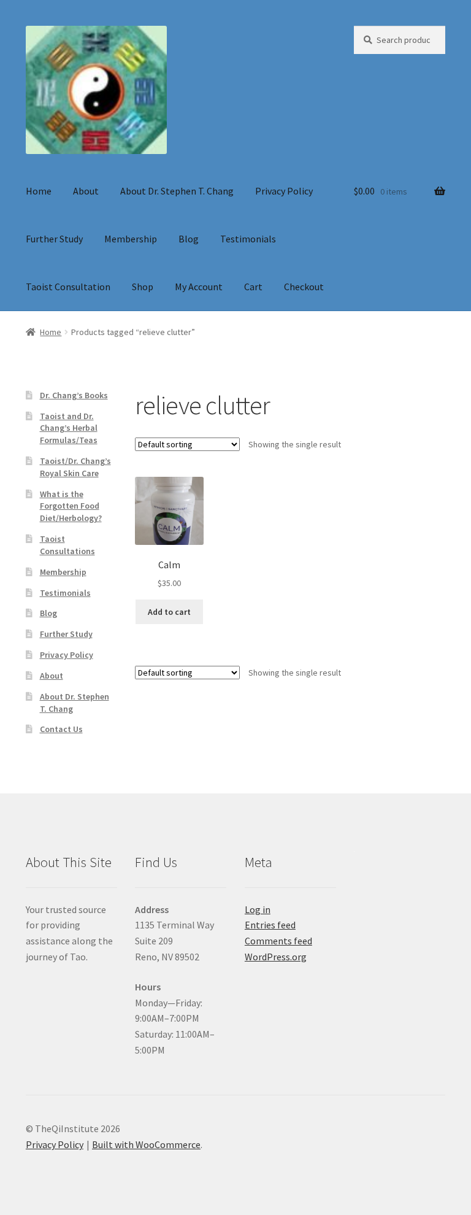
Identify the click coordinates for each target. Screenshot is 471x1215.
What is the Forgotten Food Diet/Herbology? (71, 506)
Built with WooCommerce (146, 1144)
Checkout (304, 286)
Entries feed (270, 925)
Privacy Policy (284, 191)
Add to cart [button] (169, 611)
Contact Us (61, 729)
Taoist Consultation (68, 286)
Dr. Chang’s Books (74, 395)
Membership (130, 239)
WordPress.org (276, 957)
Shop (142, 286)
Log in (257, 909)
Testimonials (248, 239)
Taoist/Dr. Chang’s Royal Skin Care (75, 467)
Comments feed (278, 941)
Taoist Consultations (67, 545)
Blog (188, 239)
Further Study (54, 239)
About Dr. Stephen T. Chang (177, 191)
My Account (199, 286)
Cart (253, 286)
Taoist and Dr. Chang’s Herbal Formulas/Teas (69, 428)
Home (39, 191)
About (86, 191)
